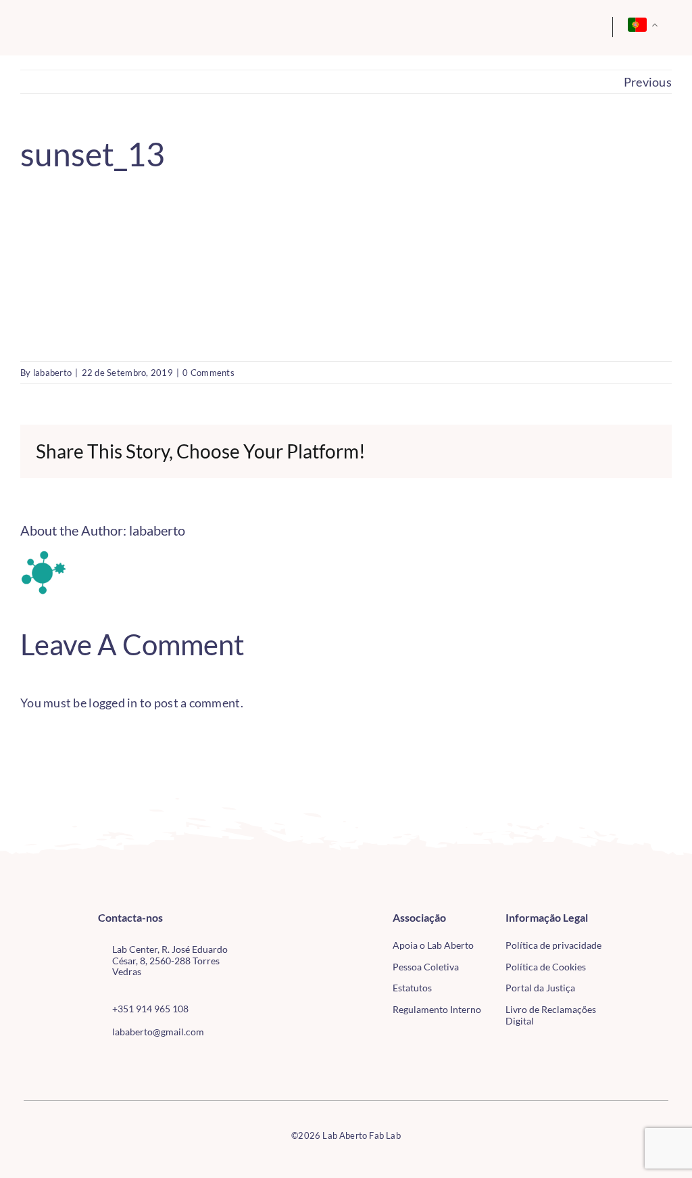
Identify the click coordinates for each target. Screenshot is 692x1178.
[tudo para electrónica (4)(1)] (645, 947)
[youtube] (146, 1062)
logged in (113, 702)
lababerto (52, 372)
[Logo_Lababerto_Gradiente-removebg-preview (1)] (89, 25)
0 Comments (208, 372)
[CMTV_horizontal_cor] (645, 919)
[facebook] (102, 1062)
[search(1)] (552, 25)
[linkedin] (168, 1062)
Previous (648, 81)
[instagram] (124, 1062)
